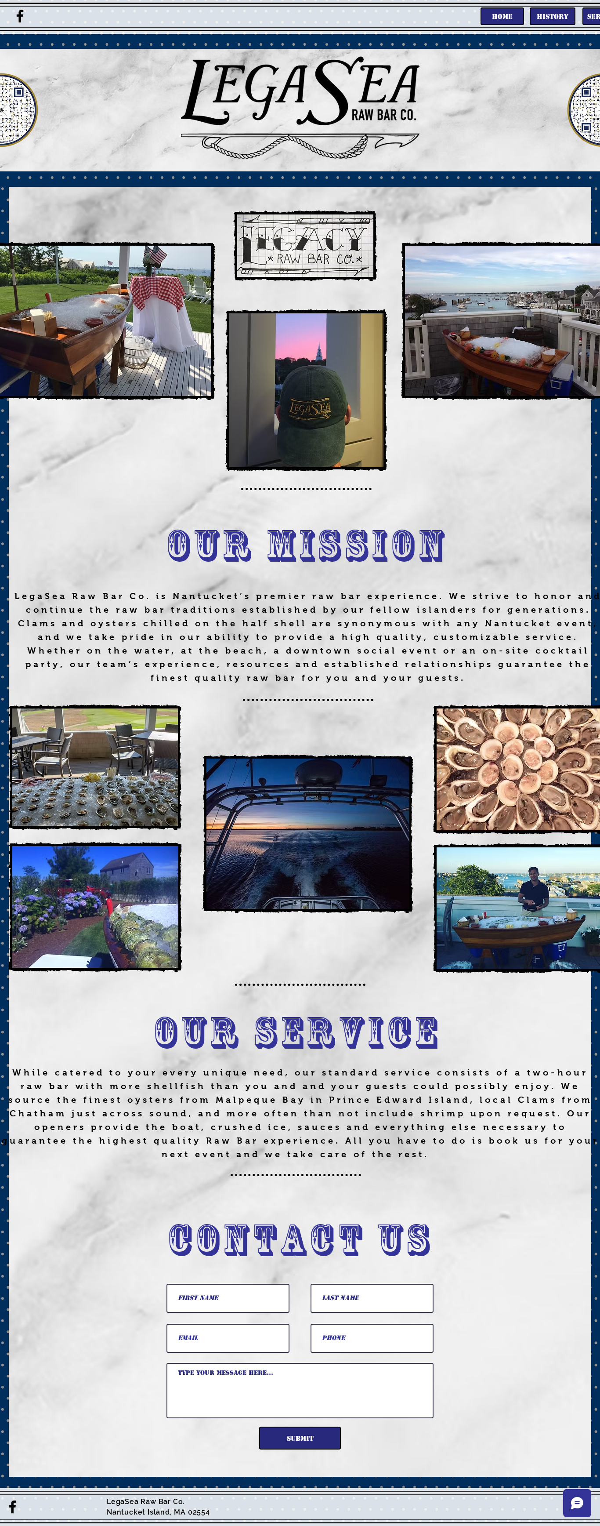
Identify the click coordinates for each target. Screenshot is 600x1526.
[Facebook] (20, 16)
